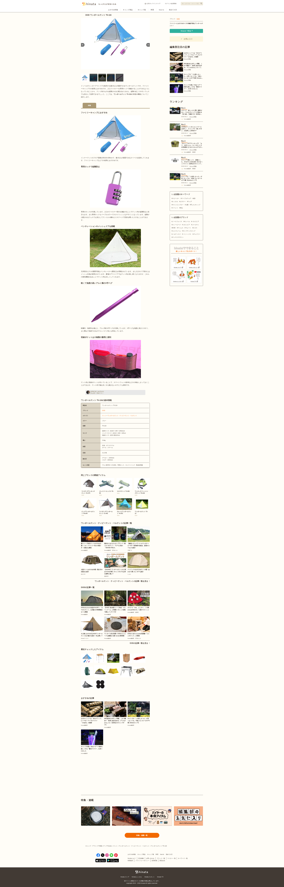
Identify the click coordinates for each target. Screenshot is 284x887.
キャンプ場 (142, 10)
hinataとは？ (132, 858)
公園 (187, 205)
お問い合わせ (150, 858)
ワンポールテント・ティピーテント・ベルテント (122, 415)
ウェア (190, 201)
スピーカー (175, 198)
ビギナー (183, 201)
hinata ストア (125, 877)
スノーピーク (176, 224)
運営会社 (162, 860)
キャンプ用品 (128, 10)
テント (104, 415)
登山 (181, 208)
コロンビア (186, 224)
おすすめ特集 (113, 10)
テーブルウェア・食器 (188, 198)
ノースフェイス (177, 221)
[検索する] (201, 3)
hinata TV (160, 877)
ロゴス (195, 228)
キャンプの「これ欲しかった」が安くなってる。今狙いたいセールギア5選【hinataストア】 (193, 76)
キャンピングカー (177, 205)
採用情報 (154, 860)
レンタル (175, 201)
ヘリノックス (187, 234)
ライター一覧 (171, 858)
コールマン (195, 224)
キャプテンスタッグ (189, 231)
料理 (152, 10)
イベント (175, 208)
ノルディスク (176, 234)
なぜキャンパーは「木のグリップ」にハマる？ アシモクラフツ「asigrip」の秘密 (193, 55)
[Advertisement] (97, 769)
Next (148, 45)
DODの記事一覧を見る (139, 643)
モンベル (187, 221)
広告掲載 (141, 858)
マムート (188, 228)
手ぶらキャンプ (195, 205)
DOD (103, 410)
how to (161, 10)
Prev (83, 45)
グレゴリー (196, 234)
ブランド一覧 (161, 858)
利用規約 (130, 860)
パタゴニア (195, 221)
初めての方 (173, 10)
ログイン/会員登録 (170, 3)
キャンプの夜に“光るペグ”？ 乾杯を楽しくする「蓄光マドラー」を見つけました (193, 87)
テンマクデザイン (177, 237)
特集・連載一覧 (142, 835)
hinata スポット (150, 877)
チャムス (180, 228)
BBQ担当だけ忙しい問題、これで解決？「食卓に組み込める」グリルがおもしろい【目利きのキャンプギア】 (193, 65)
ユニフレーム (176, 231)
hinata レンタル (137, 877)
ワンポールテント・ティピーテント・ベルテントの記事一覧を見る (121, 581)
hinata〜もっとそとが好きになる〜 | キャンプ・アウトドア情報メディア (142, 871)
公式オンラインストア (154, 3)
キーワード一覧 (183, 858)
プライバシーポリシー (142, 860)
